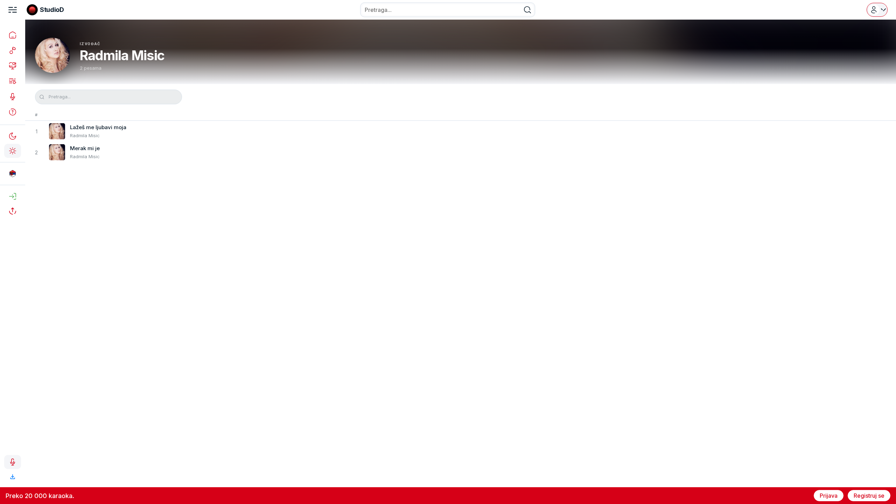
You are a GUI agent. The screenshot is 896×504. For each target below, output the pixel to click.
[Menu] (13, 10)
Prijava (829, 495)
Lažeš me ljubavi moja (98, 127)
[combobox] (447, 9)
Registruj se (869, 495)
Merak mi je (85, 148)
